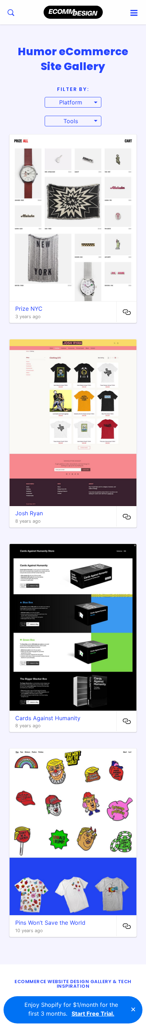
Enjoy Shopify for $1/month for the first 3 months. (71, 1009)
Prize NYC (29, 308)
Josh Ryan (29, 513)
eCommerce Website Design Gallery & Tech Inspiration (73, 984)
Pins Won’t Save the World (50, 922)
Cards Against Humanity (47, 718)
